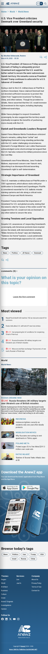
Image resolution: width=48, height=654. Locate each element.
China (33, 559)
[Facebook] (2, 619)
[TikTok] (22, 619)
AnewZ (23, 646)
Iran (24, 554)
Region (3, 579)
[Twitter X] (10, 619)
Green (3, 598)
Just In (18, 583)
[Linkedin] (6, 619)
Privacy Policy (36, 583)
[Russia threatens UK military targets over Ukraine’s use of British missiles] (24, 381)
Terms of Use (36, 587)
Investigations (6, 605)
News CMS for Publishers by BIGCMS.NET (23, 649)
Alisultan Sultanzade (11, 56)
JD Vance (25, 253)
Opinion (4, 609)
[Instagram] (18, 619)
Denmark (37, 253)
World (12, 11)
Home (4, 11)
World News (23, 11)
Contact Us (35, 590)
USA (42, 554)
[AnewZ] (24, 632)
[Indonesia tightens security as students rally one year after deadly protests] (7, 421)
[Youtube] (14, 619)
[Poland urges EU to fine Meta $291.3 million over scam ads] (7, 445)
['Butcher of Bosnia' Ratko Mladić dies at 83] (7, 456)
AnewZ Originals (7, 601)
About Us (35, 579)
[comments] (41, 57)
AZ (38, 3)
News (5, 253)
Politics (15, 253)
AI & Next (4, 587)
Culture (3, 594)
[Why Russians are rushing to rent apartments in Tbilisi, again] (7, 434)
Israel (14, 559)
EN (41, 3)
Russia (23, 559)
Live (17, 579)
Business (4, 590)
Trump (33, 554)
